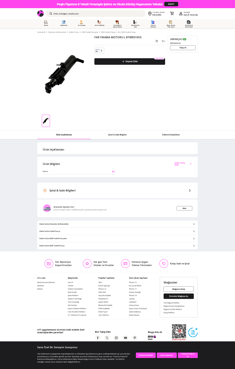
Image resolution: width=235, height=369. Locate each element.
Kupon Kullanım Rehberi (77, 309)
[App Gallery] (78, 338)
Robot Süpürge (104, 286)
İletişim (40, 289)
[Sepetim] (171, 13)
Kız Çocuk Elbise (135, 286)
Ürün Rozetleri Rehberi (76, 312)
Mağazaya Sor (175, 43)
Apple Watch (103, 302)
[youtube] (125, 339)
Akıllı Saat (102, 292)
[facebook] (98, 339)
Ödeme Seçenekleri (75, 289)
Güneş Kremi (134, 305)
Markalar (40, 286)
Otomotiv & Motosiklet (57, 32)
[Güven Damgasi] (193, 332)
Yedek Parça (74, 32)
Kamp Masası (134, 315)
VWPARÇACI (176, 39)
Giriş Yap (194, 14)
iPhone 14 (102, 289)
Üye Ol (186, 14)
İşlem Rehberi (73, 295)
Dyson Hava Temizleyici (138, 309)
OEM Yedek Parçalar (90, 32)
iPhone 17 (133, 289)
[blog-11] (155, 338)
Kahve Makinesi (135, 312)
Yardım (70, 286)
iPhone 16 (133, 295)
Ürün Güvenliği (73, 302)
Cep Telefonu (103, 315)
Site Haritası (72, 305)
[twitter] (107, 339)
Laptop (132, 299)
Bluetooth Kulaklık (105, 305)
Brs (113, 171)
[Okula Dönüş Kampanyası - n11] (117, 4)
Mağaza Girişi (178, 289)
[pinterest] (134, 339)
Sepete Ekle (132, 61)
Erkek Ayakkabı (104, 309)
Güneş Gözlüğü (135, 292)
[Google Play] (62, 338)
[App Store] (45, 338)
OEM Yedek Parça (108, 32)
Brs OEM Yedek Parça (127, 32)
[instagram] (116, 339)
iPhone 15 (133, 282)
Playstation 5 (103, 299)
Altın (100, 282)
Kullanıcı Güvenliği (75, 299)
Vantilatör (133, 302)
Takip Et (183, 48)
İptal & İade (72, 292)
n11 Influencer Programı (77, 315)
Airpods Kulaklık (104, 295)
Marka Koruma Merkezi (46, 282)
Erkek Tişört (102, 312)
